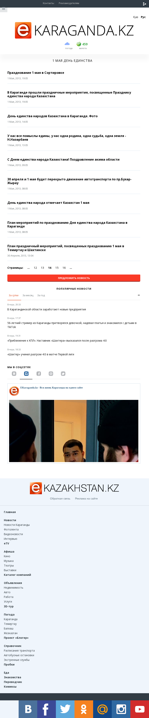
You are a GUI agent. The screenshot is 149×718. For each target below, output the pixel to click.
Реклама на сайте (86, 498)
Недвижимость (13, 587)
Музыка (9, 561)
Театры (9, 565)
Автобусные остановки (19, 655)
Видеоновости (13, 534)
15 (56, 267)
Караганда (10, 619)
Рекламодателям (69, 3)
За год (41, 295)
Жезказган (10, 633)
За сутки (13, 295)
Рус (143, 17)
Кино (7, 556)
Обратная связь (60, 498)
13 (42, 267)
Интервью (10, 539)
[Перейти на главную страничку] (74, 37)
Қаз (135, 17)
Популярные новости (73, 288)
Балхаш (8, 628)
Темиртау (10, 624)
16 (64, 267)
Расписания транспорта (19, 650)
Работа (8, 597)
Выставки (10, 570)
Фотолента (11, 529)
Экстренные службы (16, 660)
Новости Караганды (17, 525)
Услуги (8, 601)
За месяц (28, 295)
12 (35, 267)
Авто (7, 592)
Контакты (48, 3)
